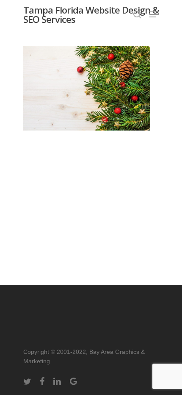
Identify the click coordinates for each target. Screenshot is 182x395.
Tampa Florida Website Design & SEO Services (91, 14)
